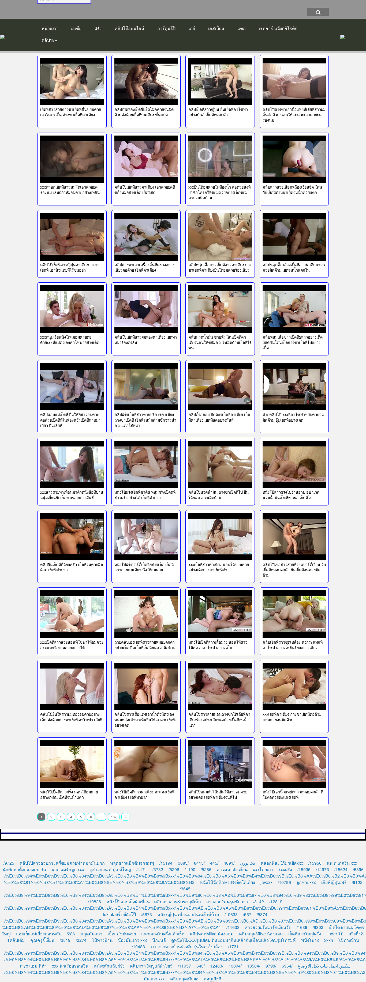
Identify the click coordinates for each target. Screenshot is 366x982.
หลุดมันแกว (91, 934)
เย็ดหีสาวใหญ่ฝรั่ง (304, 934)
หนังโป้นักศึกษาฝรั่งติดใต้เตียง (227, 882)
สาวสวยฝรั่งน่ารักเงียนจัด (268, 927)
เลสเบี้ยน (216, 28)
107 (114, 816)
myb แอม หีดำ (33, 966)
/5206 (174, 869)
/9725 (8, 863)
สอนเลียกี (212, 979)
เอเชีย (76, 28)
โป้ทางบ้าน (102, 940)
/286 (71, 934)
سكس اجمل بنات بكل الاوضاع (324, 966)
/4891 (229, 863)
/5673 (146, 914)
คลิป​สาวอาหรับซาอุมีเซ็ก (177, 901)
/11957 (184, 966)
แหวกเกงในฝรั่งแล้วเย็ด (162, 934)
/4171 (141, 869)
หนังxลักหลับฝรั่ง (109, 966)
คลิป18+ (49, 40)
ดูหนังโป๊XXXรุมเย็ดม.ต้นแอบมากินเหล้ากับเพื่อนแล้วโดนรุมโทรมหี (233, 940)
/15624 (341, 869)
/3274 (81, 940)
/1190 (190, 869)
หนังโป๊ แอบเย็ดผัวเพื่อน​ (128, 901)
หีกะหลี (159, 940)
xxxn (328, 940)
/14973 (322, 869)
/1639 (302, 927)
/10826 (94, 901)
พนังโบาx (310, 940)
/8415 (199, 863)
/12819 (275, 901)
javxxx (266, 882)
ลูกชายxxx (306, 882)
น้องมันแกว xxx (132, 940)
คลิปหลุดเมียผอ (184, 979)
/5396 (358, 869)
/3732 (157, 869)
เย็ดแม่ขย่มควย (122, 934)
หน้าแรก (50, 28)
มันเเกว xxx (154, 979)
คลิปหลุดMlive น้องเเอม (212, 934)
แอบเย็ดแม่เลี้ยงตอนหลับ (38, 934)
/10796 (284, 882)
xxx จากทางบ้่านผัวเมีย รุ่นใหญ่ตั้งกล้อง (186, 946)
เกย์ (192, 28)
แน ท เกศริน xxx (342, 863)
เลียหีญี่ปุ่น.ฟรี (333, 882)
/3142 (258, 901)
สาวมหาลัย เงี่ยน (232, 869)
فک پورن (247, 863)
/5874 (262, 914)
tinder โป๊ (334, 934)
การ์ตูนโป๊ (166, 28)
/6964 (287, 966)
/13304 (235, 966)
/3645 (185, 889)
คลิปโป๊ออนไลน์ (129, 28)
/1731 (233, 946)
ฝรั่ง (98, 28)
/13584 (253, 966)
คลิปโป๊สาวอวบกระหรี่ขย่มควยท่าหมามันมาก (62, 863)
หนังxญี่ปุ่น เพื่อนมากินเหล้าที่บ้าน (188, 914)
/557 (247, 914)
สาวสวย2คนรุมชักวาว (227, 901)
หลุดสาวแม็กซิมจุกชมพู (132, 863)
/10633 (231, 914)
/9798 (271, 966)
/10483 (138, 946)
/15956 (315, 863)
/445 (214, 863)
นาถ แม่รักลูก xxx (67, 869)
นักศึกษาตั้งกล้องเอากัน (24, 869)
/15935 (304, 869)
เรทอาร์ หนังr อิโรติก (278, 28)
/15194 (166, 863)
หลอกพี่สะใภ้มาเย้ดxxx (282, 863)
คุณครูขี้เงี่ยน (42, 940)
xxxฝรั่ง (285, 869)
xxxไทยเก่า (263, 869)
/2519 (65, 940)
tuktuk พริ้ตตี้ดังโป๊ (119, 914)
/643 (200, 966)
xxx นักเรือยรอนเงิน (70, 966)
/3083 (183, 863)
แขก (241, 28)
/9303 (318, 927)
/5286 (206, 869)
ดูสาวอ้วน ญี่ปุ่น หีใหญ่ (110, 869)
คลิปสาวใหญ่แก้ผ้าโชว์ (151, 966)
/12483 (216, 966)
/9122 (357, 882)
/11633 (233, 927)
